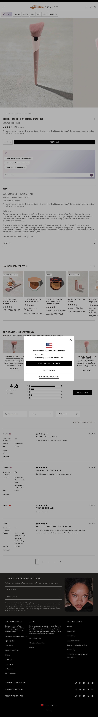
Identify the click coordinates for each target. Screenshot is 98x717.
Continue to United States (49, 363)
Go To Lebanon (49, 370)
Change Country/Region (49, 377)
